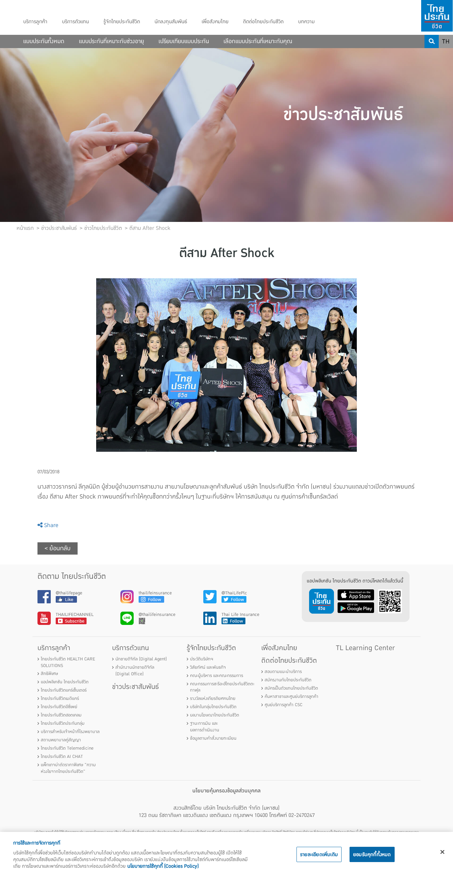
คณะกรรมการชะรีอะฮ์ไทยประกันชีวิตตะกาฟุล (222, 687)
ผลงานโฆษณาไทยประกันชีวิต (214, 715)
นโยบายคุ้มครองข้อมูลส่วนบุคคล (226, 790)
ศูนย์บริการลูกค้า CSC (283, 704)
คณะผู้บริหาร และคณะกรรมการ (216, 675)
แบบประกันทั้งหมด (43, 41)
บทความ (306, 21)
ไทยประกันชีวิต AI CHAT (62, 756)
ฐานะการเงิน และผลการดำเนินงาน (204, 727)
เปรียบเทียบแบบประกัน (184, 41)
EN (446, 55)
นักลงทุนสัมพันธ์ (171, 21)
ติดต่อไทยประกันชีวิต (263, 21)
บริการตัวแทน (75, 21)
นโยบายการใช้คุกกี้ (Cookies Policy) (163, 866)
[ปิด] (442, 852)
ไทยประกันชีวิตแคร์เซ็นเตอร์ (64, 690)
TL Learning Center (365, 647)
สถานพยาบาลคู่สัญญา (61, 740)
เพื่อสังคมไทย (215, 21)
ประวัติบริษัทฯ (201, 659)
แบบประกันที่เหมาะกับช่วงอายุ (111, 41)
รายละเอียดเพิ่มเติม (319, 854)
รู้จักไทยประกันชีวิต (121, 21)
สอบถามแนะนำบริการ (283, 671)
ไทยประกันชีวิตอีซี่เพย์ (59, 706)
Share (50, 525)
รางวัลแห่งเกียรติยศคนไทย (212, 698)
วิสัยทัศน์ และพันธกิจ (208, 667)
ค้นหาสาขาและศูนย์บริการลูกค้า (291, 696)
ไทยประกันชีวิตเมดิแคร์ (60, 698)
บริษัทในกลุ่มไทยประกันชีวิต (213, 706)
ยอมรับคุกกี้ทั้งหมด (372, 854)
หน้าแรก (25, 228)
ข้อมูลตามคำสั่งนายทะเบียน (213, 738)
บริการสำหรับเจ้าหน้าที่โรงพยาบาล (70, 731)
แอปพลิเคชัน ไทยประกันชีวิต (65, 682)
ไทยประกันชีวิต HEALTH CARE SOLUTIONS (68, 662)
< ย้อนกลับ (57, 548)
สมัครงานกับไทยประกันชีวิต (288, 680)
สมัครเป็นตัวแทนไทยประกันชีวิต (291, 688)
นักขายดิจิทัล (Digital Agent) (141, 659)
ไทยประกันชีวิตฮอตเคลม (61, 715)
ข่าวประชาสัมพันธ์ (135, 686)
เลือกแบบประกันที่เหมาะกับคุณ (258, 41)
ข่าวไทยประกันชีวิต (103, 228)
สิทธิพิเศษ (49, 673)
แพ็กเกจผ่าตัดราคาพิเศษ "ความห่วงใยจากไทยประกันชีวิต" (68, 768)
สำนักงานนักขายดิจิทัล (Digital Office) (134, 671)
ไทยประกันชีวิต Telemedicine (67, 748)
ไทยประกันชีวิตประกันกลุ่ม (63, 723)
